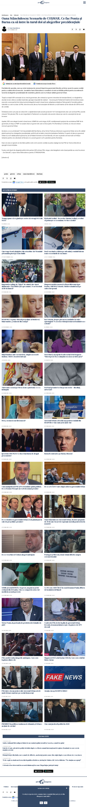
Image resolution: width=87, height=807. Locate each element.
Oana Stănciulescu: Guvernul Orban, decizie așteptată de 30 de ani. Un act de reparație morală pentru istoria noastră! (64, 522)
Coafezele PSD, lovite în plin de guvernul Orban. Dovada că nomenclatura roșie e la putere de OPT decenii (63, 625)
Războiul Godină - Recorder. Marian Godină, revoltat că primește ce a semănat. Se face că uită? (64, 219)
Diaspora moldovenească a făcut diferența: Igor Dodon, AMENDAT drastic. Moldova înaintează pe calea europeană (62, 286)
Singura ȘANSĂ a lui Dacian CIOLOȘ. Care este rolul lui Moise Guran (64, 659)
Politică (6, 787)
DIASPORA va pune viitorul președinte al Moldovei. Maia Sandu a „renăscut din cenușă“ (21, 320)
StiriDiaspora (5, 15)
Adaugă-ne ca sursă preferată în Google (18, 83)
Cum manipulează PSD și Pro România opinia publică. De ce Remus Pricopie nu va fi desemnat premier (21, 488)
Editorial (16, 15)
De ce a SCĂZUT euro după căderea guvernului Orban (64, 487)
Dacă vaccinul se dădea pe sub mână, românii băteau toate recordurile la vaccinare (64, 252)
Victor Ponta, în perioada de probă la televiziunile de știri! (21, 624)
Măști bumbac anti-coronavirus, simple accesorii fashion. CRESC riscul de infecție (20, 356)
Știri (11, 15)
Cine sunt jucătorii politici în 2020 (56, 724)
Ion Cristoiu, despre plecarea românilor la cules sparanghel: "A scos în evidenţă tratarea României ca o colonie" (64, 321)
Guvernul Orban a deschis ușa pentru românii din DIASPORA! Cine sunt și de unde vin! (62, 422)
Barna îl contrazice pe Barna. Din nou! (58, 454)
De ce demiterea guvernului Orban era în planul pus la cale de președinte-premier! (22, 521)
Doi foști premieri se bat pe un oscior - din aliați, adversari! (62, 389)
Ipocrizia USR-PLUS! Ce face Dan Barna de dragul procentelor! (20, 455)
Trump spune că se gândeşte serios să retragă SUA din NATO (22, 219)
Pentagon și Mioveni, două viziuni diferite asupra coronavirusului (62, 556)
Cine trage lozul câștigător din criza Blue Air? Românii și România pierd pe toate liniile (22, 252)
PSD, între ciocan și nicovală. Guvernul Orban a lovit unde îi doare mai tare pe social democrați (21, 692)
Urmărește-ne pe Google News (45, 83)
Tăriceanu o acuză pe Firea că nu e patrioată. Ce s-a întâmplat (21, 389)
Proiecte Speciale (77, 787)
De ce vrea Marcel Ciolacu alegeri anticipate (18, 555)
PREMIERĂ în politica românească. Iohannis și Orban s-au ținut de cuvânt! (22, 725)
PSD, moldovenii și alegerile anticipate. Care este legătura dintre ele (20, 659)
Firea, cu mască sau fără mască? (14, 421)
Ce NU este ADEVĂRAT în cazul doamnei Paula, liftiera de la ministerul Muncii (64, 589)
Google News (20, 182)
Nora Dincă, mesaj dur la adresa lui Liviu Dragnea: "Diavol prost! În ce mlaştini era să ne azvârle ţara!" (63, 356)
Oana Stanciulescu (14, 28)
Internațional (15, 787)
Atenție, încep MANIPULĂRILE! (55, 691)
